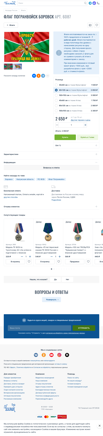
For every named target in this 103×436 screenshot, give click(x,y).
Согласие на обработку (42, 367)
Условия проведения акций (77, 387)
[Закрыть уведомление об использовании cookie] (99, 425)
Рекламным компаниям (12, 399)
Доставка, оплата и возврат (14, 384)
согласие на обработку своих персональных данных (65, 333)
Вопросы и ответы (10, 381)
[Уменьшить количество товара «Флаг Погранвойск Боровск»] (57, 124)
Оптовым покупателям (12, 396)
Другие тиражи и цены (80, 120)
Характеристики (11, 154)
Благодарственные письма (46, 390)
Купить (65, 137)
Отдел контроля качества (13, 390)
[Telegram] (43, 76)
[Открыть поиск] (85, 3)
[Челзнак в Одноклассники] (44, 355)
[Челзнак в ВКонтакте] (36, 355)
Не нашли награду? (74, 381)
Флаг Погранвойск (56, 179)
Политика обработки (24, 367)
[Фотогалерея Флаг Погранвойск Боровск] (90, 25)
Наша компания (41, 381)
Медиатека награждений (45, 378)
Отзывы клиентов (11, 206)
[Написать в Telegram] (90, 3)
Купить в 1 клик (87, 137)
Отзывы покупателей (43, 384)
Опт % (58, 145)
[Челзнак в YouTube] (51, 355)
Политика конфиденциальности (47, 396)
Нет (67, 279)
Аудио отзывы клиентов (44, 387)
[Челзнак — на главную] (10, 3)
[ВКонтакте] (34, 76)
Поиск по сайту (73, 378)
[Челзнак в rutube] (67, 355)
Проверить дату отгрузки (13, 387)
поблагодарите (49, 361)
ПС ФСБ (41, 179)
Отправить (84, 328)
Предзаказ (74, 261)
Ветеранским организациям (14, 393)
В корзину (15, 261)
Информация (9, 162)
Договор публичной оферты (46, 393)
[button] (50, 3)
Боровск (9, 179)
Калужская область (25, 179)
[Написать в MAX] (94, 3)
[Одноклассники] (39, 76)
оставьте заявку (61, 364)
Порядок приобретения (12, 378)
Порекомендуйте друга (44, 399)
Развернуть (51, 299)
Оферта (13, 367)
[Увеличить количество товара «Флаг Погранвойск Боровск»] (85, 124)
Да (55, 279)
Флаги (12, 25)
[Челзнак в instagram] (59, 355)
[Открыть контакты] (98, 3)
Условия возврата (74, 384)
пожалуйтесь (35, 361)
